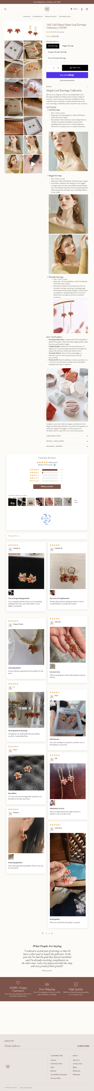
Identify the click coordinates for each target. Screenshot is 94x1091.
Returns (53, 1071)
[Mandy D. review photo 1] (26, 571)
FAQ (52, 1067)
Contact (53, 1060)
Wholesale (76, 1075)
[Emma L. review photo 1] (26, 835)
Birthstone (76, 1071)
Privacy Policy (56, 1078)
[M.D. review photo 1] (68, 718)
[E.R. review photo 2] (52, 803)
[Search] (5, 9)
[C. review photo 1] (26, 710)
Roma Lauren (47, 971)
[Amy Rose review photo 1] (68, 874)
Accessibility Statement (59, 1075)
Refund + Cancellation (55, 441)
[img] (13, 545)
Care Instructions (53, 436)
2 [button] (46, 933)
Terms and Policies (26, 1087)
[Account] (81, 9)
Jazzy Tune (13, 1087)
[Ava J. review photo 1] (26, 773)
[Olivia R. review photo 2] (52, 666)
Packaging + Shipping (54, 446)
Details (49, 87)
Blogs (75, 1067)
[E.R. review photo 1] (68, 781)
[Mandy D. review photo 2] (11, 592)
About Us (76, 1060)
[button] (51, 32)
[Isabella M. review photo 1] (68, 571)
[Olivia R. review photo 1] (68, 645)
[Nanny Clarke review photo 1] (26, 647)
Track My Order (56, 1064)
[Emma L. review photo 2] (11, 857)
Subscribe (83, 1046)
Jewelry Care (77, 1064)
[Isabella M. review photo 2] (52, 592)
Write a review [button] (47, 487)
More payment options (67, 80)
